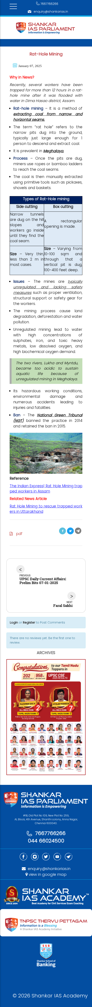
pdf (17, 533)
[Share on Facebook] (62, 531)
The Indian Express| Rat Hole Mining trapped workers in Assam (46, 488)
